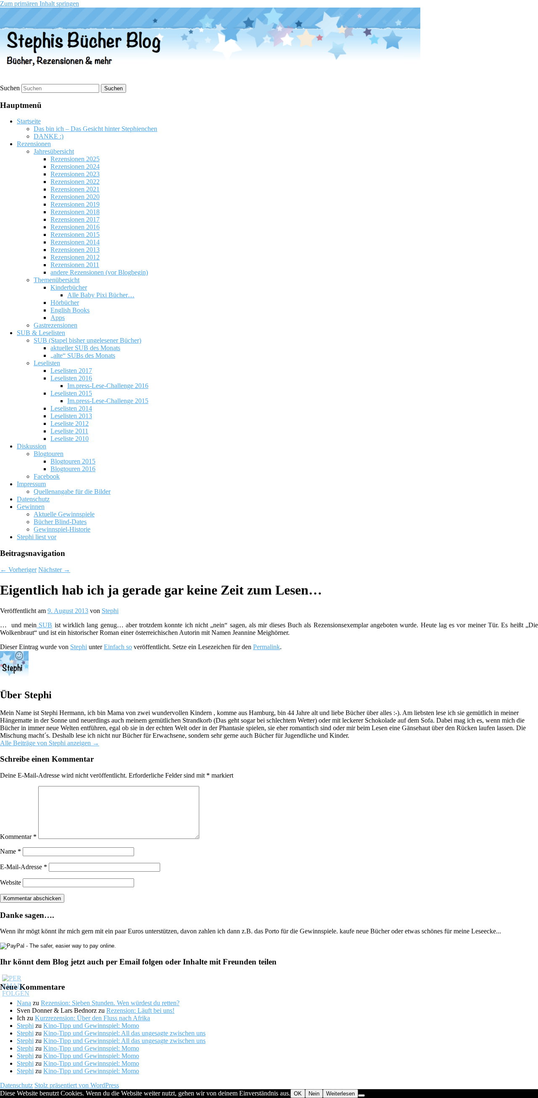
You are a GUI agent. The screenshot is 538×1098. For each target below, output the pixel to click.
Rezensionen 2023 (75, 174)
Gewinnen (31, 506)
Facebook (47, 476)
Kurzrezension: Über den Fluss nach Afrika (92, 1018)
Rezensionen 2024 (75, 166)
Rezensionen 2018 (75, 211)
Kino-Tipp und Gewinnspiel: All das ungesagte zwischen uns (124, 1033)
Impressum (31, 483)
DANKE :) (48, 136)
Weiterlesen (340, 1093)
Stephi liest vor (36, 536)
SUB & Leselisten (41, 332)
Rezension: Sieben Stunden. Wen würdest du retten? (110, 1002)
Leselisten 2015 (71, 393)
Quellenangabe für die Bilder (72, 491)
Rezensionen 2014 (75, 242)
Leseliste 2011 (69, 431)
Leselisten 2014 (71, 408)
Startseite (29, 121)
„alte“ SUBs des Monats (82, 355)
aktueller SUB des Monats (85, 347)
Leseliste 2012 (69, 423)
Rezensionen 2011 (74, 264)
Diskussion (31, 446)
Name (10, 851)
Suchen (10, 88)
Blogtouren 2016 (72, 468)
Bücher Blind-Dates (60, 521)
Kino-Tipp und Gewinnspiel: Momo (91, 1025)
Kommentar (18, 836)
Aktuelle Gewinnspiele (64, 514)
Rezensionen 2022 (75, 181)
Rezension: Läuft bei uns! (140, 1010)
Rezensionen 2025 (75, 158)
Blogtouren (48, 453)
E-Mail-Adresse (23, 866)
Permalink (266, 646)
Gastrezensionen (55, 325)
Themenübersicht (56, 279)
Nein (314, 1093)
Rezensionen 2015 (75, 234)
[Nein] (361, 1095)
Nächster (54, 569)
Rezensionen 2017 (75, 219)
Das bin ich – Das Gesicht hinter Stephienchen (95, 128)
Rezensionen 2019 (75, 204)
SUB (44, 625)
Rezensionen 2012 (75, 257)
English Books (70, 310)
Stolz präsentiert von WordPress (76, 1085)
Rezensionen (34, 143)
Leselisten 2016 (71, 378)
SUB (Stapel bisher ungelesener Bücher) (87, 340)
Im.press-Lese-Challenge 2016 (107, 385)
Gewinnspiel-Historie (62, 529)
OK (298, 1093)
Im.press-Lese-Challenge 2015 (107, 400)
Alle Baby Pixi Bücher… (100, 295)
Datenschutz (33, 499)
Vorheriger (18, 569)
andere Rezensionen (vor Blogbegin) (99, 272)
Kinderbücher (68, 287)
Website (10, 882)
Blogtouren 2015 (72, 461)
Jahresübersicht (54, 151)
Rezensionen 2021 (75, 189)
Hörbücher (64, 302)
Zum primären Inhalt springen (39, 3)
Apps (57, 317)
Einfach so (118, 646)
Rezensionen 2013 (75, 249)
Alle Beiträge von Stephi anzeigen (49, 743)
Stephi (110, 610)
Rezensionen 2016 (75, 227)
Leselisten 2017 (71, 370)
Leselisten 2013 (71, 415)
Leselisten (47, 363)
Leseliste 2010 (69, 438)
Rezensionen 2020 (75, 196)
